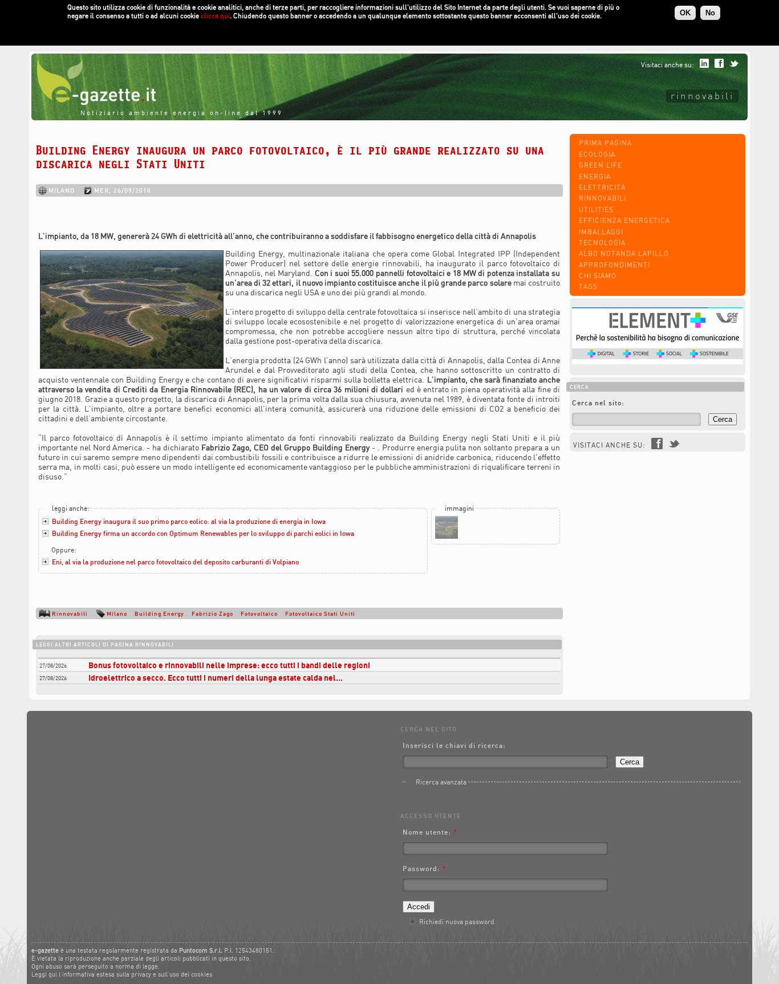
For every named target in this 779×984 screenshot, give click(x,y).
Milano (117, 613)
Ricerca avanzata (441, 782)
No (710, 13)
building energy (159, 613)
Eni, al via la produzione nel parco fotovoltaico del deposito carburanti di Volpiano (175, 562)
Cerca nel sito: (598, 403)
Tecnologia (602, 242)
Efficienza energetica (624, 220)
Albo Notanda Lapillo (624, 253)
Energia (595, 176)
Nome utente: (430, 832)
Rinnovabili (702, 95)
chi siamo (597, 275)
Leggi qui (44, 974)
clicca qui (215, 15)
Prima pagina (605, 143)
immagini (459, 508)
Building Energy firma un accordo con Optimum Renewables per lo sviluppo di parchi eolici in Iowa (203, 533)
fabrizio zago (212, 613)
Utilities (596, 209)
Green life (600, 165)
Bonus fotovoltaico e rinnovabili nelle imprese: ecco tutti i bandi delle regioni (229, 665)
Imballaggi (601, 231)
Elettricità (602, 187)
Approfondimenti (614, 265)
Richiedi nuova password (456, 921)
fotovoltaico (259, 613)
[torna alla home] (93, 102)
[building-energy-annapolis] (446, 536)
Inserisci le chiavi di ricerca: (454, 745)
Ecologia (597, 154)
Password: (425, 868)
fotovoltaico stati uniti (320, 613)
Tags (588, 286)
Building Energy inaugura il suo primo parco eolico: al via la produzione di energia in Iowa (189, 521)
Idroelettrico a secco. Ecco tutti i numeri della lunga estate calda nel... (215, 677)
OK (685, 13)
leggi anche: (71, 508)
